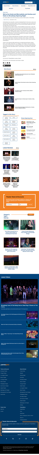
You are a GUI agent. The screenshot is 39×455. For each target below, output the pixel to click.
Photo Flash (5, 12)
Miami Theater (3, 381)
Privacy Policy (21, 450)
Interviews (22, 377)
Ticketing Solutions (23, 419)
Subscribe (30, 204)
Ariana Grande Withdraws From (27, 232)
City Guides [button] (23, 5)
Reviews (21, 373)
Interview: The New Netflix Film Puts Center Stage (28, 250)
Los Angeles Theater (4, 375)
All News (21, 404)
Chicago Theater (3, 373)
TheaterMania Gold (31, 5)
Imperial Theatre (30, 127)
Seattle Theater (3, 388)
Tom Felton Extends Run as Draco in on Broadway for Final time (11, 232)
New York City (6, 19)
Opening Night (22, 375)
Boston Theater (3, 377)
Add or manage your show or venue (26, 415)
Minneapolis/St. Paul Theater (6, 392)
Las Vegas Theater (4, 379)
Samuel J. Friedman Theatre (30, 124)
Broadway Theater (4, 371)
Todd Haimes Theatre (30, 131)
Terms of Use (26, 450)
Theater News (22, 371)
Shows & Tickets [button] (7, 5)
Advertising (22, 413)
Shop (21, 411)
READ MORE (30, 214)
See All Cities (3, 394)
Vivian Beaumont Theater (31, 134)
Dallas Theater (22, 385)
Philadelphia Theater (4, 383)
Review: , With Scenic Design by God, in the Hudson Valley (11, 268)
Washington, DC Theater (5, 390)
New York (2, 409)
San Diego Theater (23, 396)
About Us (21, 417)
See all (34, 69)
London (2, 411)
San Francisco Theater (5, 385)
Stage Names (22, 409)
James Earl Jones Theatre (31, 138)
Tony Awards (27, 8)
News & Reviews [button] (15, 5)
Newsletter (11, 8)
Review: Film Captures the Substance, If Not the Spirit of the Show (11, 250)
